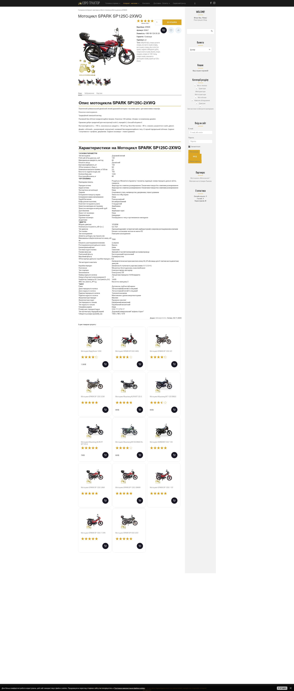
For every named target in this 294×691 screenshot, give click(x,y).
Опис (80, 93)
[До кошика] (105, 364)
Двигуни (202, 103)
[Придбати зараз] (164, 30)
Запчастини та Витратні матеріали (200, 109)
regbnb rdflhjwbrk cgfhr (149, 49)
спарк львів (141, 56)
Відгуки (99, 93)
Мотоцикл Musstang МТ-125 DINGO (163, 396)
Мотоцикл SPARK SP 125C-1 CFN (93, 533)
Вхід (205, 20)
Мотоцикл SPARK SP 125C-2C (161, 351)
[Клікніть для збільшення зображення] (107, 48)
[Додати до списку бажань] (171, 30)
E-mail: (190, 128)
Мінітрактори (200, 91)
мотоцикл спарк (143, 47)
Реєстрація (198, 20)
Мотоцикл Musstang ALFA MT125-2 (128, 396)
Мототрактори (200, 94)
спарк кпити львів (143, 52)
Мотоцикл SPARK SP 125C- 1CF (161, 487)
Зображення (89, 93)
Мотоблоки (202, 97)
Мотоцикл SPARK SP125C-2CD (126, 533)
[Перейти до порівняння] (178, 30)
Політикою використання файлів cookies (129, 688)
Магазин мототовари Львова (200, 181)
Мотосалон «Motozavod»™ (200, 178)
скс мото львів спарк (149, 45)
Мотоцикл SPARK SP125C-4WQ (127, 351)
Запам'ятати (195, 146)
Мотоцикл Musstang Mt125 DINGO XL (129, 442)
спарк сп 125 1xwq (150, 54)
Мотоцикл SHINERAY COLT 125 (161, 442)
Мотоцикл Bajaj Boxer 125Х (91, 351)
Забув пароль (195, 161)
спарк (152, 43)
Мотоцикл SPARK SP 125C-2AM (93, 487)
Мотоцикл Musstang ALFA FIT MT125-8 (92, 443)
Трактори (202, 88)
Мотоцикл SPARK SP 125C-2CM (93, 396)
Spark (153, 52)
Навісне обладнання (202, 100)
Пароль (191, 137)
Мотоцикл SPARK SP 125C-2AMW (127, 487)
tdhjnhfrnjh (145, 43)
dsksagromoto (160, 318)
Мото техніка (202, 86)
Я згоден (282, 688)
